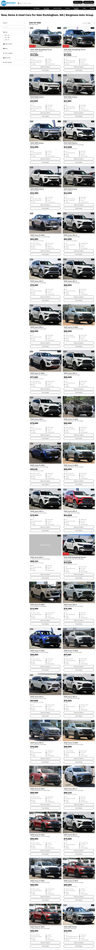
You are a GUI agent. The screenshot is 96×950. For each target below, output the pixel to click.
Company (92, 8)
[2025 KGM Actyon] (45, 84)
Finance (68, 8)
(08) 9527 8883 (88, 2)
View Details (45, 70)
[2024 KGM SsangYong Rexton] (79, 545)
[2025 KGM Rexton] (79, 130)
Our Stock (46, 8)
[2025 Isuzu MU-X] (79, 222)
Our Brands (37, 8)
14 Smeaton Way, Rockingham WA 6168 (83, 5)
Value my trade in (45, 66)
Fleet (84, 8)
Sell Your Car (78, 2)
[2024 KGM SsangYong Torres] (45, 37)
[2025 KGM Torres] (79, 914)
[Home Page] (8, 3)
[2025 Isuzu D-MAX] (45, 222)
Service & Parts (57, 8)
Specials (76, 8)
